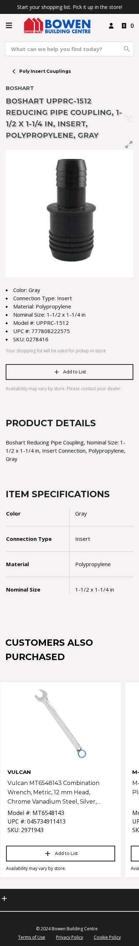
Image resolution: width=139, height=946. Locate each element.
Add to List (74, 371)
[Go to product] (60, 723)
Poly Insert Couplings (45, 71)
